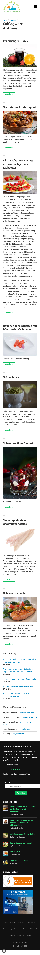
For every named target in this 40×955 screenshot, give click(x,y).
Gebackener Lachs (14, 593)
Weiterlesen (9, 94)
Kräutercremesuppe (26, 713)
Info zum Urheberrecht (12, 769)
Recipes (13, 20)
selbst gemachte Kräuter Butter (22, 834)
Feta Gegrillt (15, 852)
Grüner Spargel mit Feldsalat (21, 843)
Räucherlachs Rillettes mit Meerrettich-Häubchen (20, 327)
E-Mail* (8, 783)
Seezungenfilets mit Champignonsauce (15, 522)
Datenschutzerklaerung (20, 929)
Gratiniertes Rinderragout (19, 107)
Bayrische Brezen (25, 729)
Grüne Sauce (11, 377)
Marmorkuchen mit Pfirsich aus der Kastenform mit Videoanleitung (22, 808)
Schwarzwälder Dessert (18, 443)
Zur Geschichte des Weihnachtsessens (18, 686)
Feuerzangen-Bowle (16, 41)
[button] (4, 951)
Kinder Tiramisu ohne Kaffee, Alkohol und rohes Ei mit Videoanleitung (22, 822)
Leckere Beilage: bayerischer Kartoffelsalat (19, 679)
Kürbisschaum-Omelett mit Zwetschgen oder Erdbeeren (18, 164)
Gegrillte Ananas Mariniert (20, 861)
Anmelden (21, 793)
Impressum (7, 929)
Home (5, 20)
